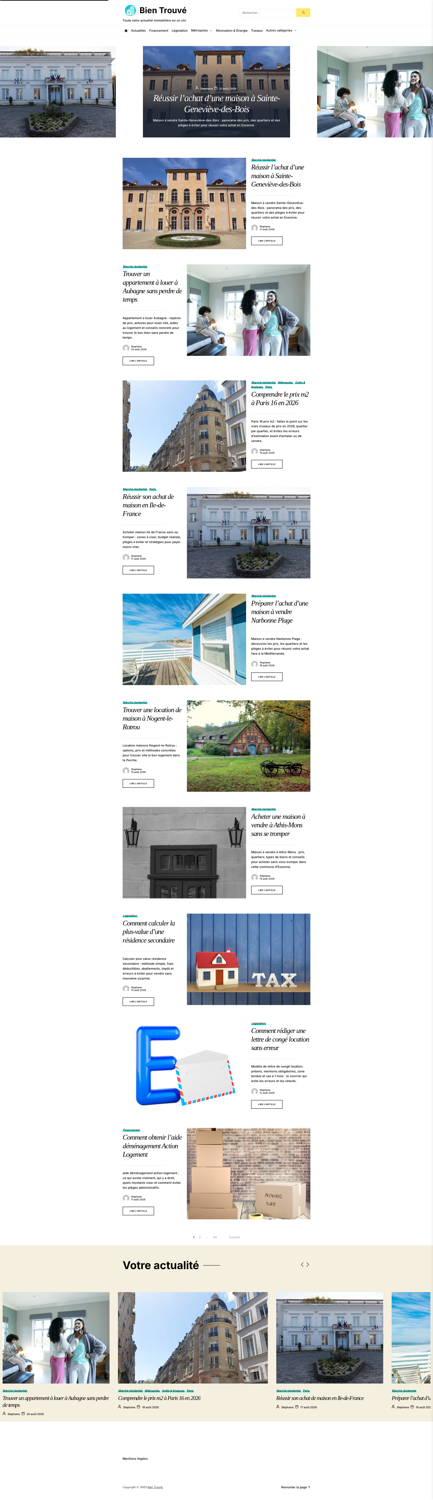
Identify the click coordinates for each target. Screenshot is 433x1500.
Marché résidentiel (264, 159)
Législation (180, 30)
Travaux (257, 30)
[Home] (126, 30)
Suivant (234, 1237)
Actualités (138, 30)
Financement (158, 30)
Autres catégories (279, 30)
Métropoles (199, 30)
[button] (428, 92)
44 (215, 1237)
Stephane (265, 226)
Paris (269, 387)
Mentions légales (135, 1458)
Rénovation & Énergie (232, 30)
